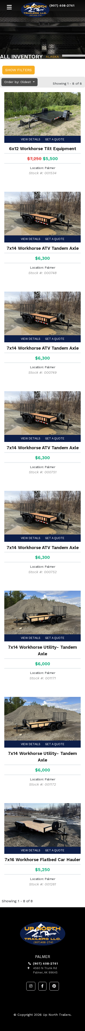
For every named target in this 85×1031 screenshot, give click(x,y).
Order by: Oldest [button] (18, 82)
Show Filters (18, 70)
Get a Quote (54, 139)
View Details (30, 139)
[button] (30, 986)
